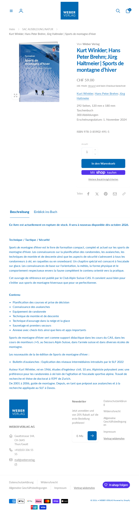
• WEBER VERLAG (105, 500)
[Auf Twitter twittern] (97, 194)
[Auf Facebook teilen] (88, 194)
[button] (11, 11)
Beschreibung (19, 212)
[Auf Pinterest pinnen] (106, 194)
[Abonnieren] (92, 435)
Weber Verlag (88, 44)
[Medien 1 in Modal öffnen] (39, 72)
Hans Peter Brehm (106, 93)
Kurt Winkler (85, 93)
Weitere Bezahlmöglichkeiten (103, 179)
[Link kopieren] (124, 194)
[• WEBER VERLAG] (18, 417)
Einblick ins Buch (45, 212)
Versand (92, 85)
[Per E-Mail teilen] (115, 194)
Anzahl (84, 144)
